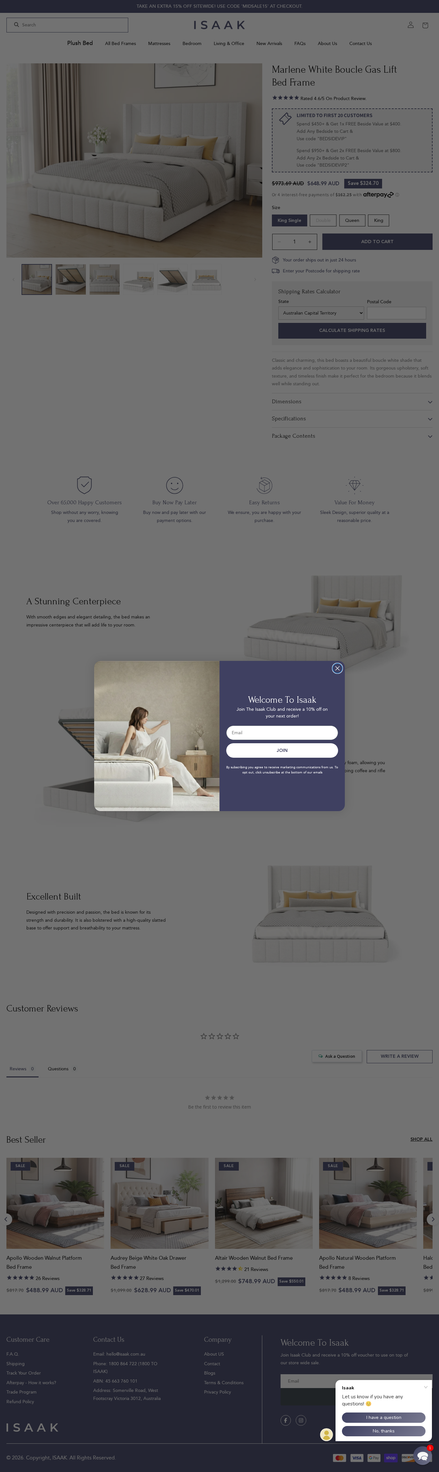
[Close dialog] (337, 668)
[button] (422, 1455)
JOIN (282, 750)
